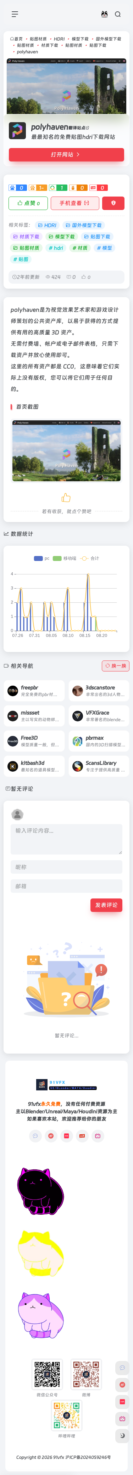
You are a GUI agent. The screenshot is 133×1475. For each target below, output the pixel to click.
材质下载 (49, 45)
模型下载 (80, 38)
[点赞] (67, 496)
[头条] (82, 1136)
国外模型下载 (108, 38)
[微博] (51, 1136)
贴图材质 (38, 38)
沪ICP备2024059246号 (88, 1457)
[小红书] (66, 1136)
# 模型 (104, 248)
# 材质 (80, 248)
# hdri (56, 248)
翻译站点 (76, 127)
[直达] (51, 685)
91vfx (58, 1457)
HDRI (59, 38)
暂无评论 (22, 788)
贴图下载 (97, 45)
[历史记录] (104, 14)
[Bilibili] (98, 1136)
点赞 (32, 203)
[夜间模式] (122, 1436)
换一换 (118, 666)
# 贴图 (20, 259)
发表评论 (106, 905)
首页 (18, 38)
